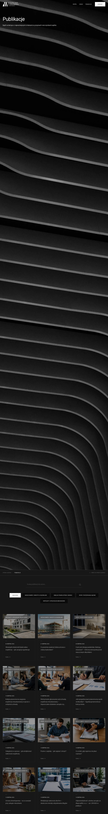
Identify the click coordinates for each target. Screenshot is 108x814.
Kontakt (100, 4)
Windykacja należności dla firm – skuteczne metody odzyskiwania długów (54, 802)
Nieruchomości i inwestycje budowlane (36, 595)
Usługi (81, 4)
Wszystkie (15, 595)
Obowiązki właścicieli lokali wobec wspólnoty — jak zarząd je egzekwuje (17, 648)
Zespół (75, 4)
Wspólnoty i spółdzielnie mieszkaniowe (54, 601)
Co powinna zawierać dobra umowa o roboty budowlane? (53, 648)
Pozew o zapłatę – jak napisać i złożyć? (53, 751)
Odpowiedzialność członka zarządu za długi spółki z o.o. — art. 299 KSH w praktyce (88, 803)
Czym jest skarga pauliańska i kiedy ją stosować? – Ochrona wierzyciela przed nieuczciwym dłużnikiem (89, 649)
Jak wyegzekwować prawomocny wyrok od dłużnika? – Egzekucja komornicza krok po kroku (89, 701)
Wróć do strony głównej (98, 572)
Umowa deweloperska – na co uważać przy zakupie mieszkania (18, 802)
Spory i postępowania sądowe (87, 595)
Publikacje (88, 4)
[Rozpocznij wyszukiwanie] (80, 585)
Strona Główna (7, 572)
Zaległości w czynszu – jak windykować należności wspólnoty (18, 752)
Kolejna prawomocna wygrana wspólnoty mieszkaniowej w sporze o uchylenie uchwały (17, 701)
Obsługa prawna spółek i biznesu (63, 595)
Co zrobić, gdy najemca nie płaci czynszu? (86, 752)
